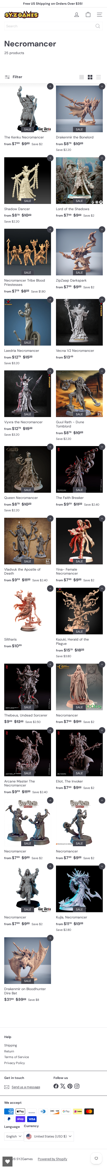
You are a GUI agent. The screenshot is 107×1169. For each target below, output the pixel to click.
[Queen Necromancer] (27, 480)
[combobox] (53, 26)
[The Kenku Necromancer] (27, 117)
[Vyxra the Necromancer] (27, 404)
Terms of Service (16, 1057)
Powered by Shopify (52, 1159)
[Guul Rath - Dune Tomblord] (79, 407)
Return (9, 1051)
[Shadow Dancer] (27, 191)
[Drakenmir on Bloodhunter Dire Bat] (27, 971)
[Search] (98, 26)
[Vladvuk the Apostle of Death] (27, 551)
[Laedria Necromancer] (27, 333)
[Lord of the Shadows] (79, 189)
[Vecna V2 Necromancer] (79, 330)
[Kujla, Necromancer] (79, 900)
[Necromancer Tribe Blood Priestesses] (27, 262)
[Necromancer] (79, 695)
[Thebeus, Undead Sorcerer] (27, 695)
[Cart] (88, 14)
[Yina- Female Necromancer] (79, 551)
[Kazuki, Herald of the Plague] (79, 624)
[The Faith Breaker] (79, 478)
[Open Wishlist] (7, 1162)
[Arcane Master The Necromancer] (27, 763)
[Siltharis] (27, 619)
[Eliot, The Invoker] (79, 761)
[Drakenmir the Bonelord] (79, 120)
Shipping (10, 1045)
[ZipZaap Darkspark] (79, 260)
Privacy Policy (14, 1063)
